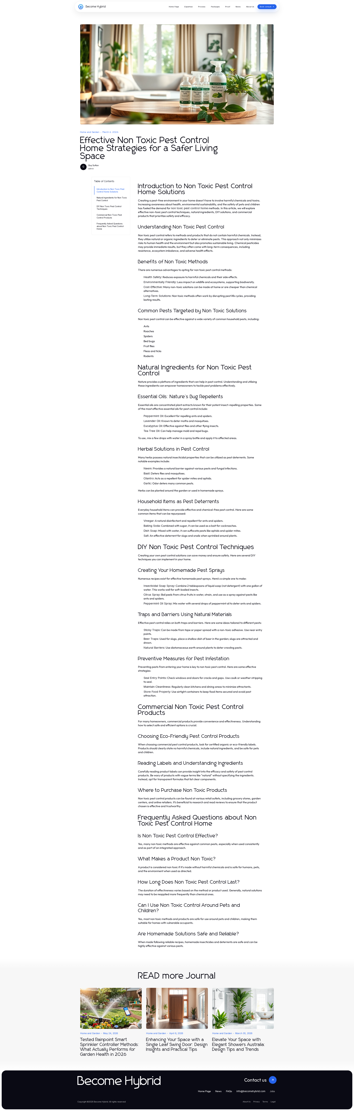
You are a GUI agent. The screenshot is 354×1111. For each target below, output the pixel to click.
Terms (265, 1101)
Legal (273, 1101)
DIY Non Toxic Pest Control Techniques (109, 207)
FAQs (229, 1091)
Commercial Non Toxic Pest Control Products (109, 216)
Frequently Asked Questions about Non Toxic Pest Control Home (110, 226)
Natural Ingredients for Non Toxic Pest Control (112, 198)
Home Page (204, 1091)
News (218, 1091)
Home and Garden (89, 132)
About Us (247, 1101)
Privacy (256, 1101)
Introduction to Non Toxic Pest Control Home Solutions (110, 190)
